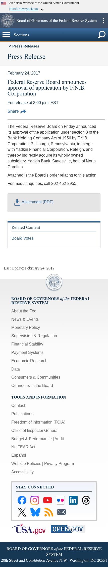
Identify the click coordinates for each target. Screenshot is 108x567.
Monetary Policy (25, 327)
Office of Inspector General (35, 430)
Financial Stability (27, 344)
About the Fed (23, 311)
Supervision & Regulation (34, 336)
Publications (22, 414)
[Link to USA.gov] (31, 529)
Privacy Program (59, 463)
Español (18, 455)
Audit (59, 439)
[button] (7, 20)
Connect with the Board (32, 385)
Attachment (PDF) (37, 202)
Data (15, 369)
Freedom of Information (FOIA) (38, 422)
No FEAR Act (23, 447)
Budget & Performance (31, 439)
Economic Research (29, 361)
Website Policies (26, 463)
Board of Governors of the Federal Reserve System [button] (56, 20)
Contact (18, 405)
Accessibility (22, 472)
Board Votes (22, 238)
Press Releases (25, 46)
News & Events (25, 319)
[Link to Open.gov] (70, 529)
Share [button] (13, 111)
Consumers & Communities (35, 377)
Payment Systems (27, 352)
